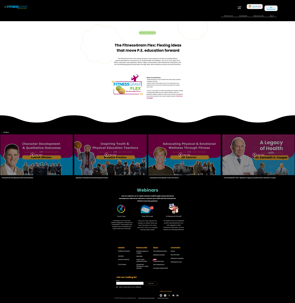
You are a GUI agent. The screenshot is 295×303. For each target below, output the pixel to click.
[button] (228, 16)
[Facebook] (173, 295)
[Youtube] (161, 295)
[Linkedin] (177, 295)
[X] (169, 295)
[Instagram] (165, 295)
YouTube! (150, 98)
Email (118, 280)
